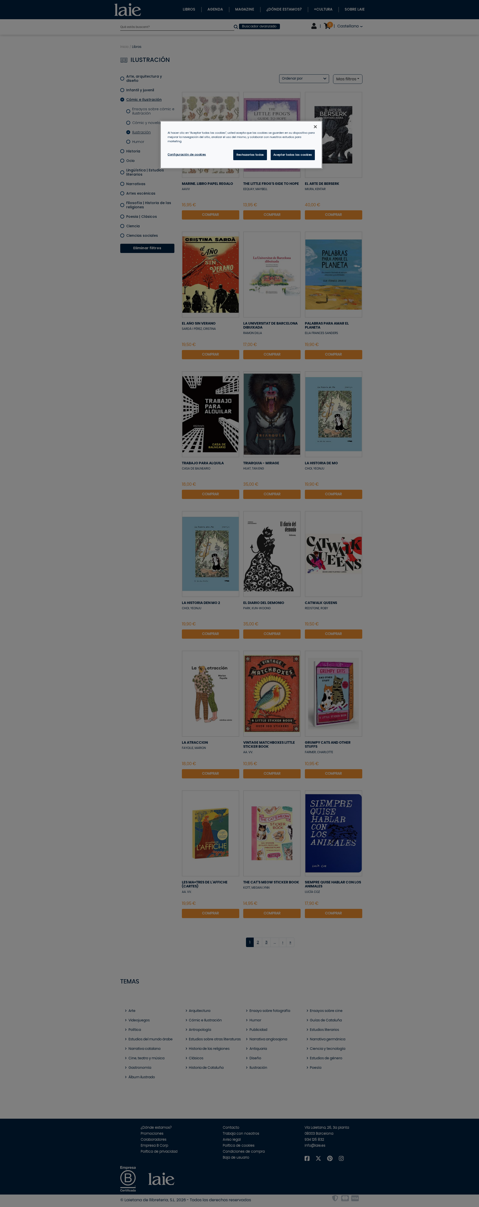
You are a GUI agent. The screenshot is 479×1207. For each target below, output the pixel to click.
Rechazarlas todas (250, 154)
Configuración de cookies (187, 154)
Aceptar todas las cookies (292, 154)
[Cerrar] (315, 126)
